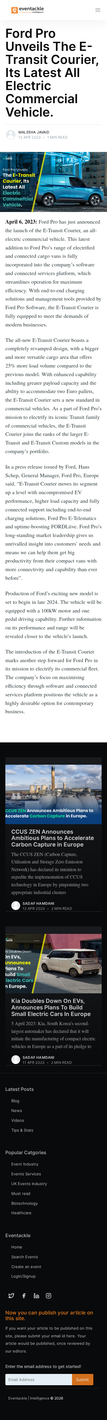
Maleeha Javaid (33, 132)
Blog (15, 1100)
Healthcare (21, 1212)
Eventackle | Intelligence (28, 1398)
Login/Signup (23, 1276)
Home (16, 1247)
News (16, 1110)
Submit (82, 1379)
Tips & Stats (22, 1130)
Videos (17, 1120)
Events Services (26, 1173)
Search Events (24, 1256)
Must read (20, 1193)
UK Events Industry (29, 1183)
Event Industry (24, 1164)
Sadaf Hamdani (38, 903)
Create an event (26, 1266)
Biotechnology (24, 1203)
